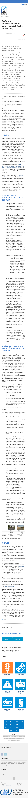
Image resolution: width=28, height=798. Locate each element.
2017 (22, 721)
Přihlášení (7, 639)
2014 (16, 724)
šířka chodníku (22, 738)
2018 (16, 721)
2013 (22, 724)
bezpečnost (16, 738)
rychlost (18, 740)
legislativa (9, 740)
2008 (11, 730)
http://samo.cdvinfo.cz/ (9, 586)
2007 (16, 730)
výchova (14, 740)
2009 (22, 727)
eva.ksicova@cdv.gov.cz (6, 785)
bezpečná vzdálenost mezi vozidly (9, 736)
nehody (12, 738)
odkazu (9, 557)
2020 (6, 721)
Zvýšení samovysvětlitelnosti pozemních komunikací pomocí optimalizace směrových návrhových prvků (13, 166)
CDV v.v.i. (2, 774)
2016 (6, 724)
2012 (6, 727)
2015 (11, 724)
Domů (2, 16)
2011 (11, 727)
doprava (4, 738)
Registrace (17, 639)
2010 (16, 727)
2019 (11, 721)
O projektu (2, 773)
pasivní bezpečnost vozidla (20, 736)
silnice (9, 738)
